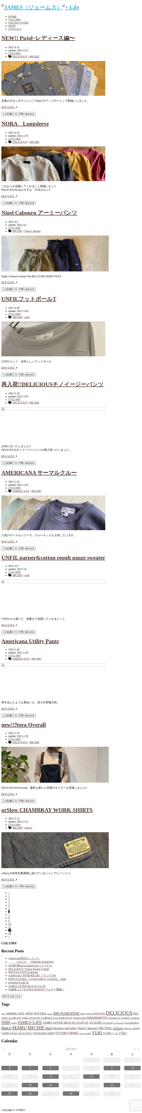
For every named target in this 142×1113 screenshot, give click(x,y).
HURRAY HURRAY (131, 1018)
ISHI (5, 1022)
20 (9, 933)
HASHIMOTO (97, 1018)
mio (48, 1028)
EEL (136, 1013)
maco (6, 1027)
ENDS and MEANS (11, 1018)
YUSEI (107, 1033)
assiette (50, 1014)
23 (111, 1085)
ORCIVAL (105, 1028)
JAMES (14, 1023)
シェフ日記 (119, 1033)
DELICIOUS (19, 56)
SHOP (12, 25)
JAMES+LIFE (30, 1022)
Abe (3, 1014)
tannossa (82, 1033)
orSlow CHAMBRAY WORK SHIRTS (47, 810)
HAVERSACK (114, 1018)
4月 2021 (71, 1048)
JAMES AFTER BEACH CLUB (26, 986)
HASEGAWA (79, 1018)
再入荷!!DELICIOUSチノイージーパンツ (52, 384)
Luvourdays (131, 1022)
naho (73, 1028)
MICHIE (34, 56)
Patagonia (128, 1028)
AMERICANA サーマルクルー (39, 472)
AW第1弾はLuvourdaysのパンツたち (30, 965)
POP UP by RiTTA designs (23, 972)
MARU (19, 1027)
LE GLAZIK (93, 1022)
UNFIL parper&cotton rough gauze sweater (53, 557)
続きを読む (8, 107)
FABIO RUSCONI (31, 1018)
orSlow (28, 827)
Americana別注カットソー (24, 958)
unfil (26, 317)
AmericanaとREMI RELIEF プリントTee (32, 975)
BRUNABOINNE (66, 1013)
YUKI (97, 1033)
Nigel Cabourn (32, 231)
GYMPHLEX (47, 1018)
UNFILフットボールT (28, 299)
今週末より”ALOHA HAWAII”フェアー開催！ (36, 989)
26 (30, 1093)
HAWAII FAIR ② (18, 982)
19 (30, 1085)
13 (50, 1076)
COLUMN (14, 19)
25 (9, 1093)
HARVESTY (65, 1017)
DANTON (99, 1013)
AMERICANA (20, 491)
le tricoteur (118, 1023)
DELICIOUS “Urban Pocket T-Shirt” (29, 969)
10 (9, 924)
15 (91, 1076)
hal (56, 1018)
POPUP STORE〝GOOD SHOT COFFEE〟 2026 (37, 979)
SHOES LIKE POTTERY (21, 1033)
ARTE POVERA (35, 1013)
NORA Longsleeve (25, 123)
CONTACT (15, 29)
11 (9, 927)
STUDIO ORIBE (66, 1033)
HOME (12, 16)
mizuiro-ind (61, 1028)
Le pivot (108, 1022)
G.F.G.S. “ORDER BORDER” (31, 961)
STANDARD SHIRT (44, 1033)
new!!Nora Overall (23, 724)
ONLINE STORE (18, 22)
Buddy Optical (86, 1014)
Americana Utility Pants (30, 641)
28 (71, 1093)
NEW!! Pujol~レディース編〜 (38, 38)
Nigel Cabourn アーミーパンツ (39, 213)
